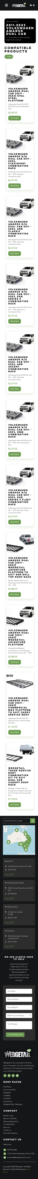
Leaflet (22, 854)
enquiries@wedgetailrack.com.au (19, 1157)
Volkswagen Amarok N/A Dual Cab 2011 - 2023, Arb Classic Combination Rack (20, 228)
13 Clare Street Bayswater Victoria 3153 (20, 1153)
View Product (14, 118)
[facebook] (5, 1075)
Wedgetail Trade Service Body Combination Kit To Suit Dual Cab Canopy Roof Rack (19, 776)
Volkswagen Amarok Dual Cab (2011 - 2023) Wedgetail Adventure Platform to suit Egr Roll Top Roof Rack (19, 567)
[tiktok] (13, 1075)
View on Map (9, 874)
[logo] (19, 3)
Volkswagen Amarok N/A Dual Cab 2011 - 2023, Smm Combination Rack (20, 430)
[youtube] (17, 1075)
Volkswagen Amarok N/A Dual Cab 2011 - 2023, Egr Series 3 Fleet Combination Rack (20, 497)
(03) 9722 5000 (12, 1150)
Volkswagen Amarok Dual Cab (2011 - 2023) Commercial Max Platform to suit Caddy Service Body (19, 706)
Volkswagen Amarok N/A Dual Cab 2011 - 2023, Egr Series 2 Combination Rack (20, 296)
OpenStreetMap (30, 854)
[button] (21, 844)
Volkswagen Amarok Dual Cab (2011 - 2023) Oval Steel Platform (18, 94)
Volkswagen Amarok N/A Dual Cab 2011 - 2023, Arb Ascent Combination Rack (20, 364)
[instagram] (9, 1075)
